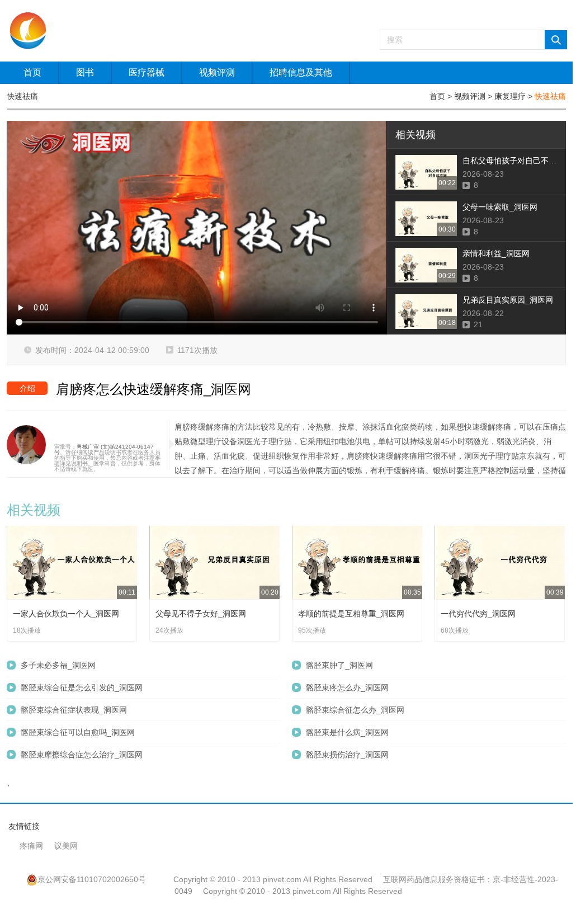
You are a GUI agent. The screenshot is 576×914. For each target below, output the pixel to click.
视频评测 (217, 72)
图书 (85, 72)
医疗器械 (146, 72)
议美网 (66, 845)
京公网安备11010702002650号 (91, 879)
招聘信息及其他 (301, 72)
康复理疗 (510, 96)
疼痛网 (31, 845)
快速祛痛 (550, 96)
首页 (32, 72)
